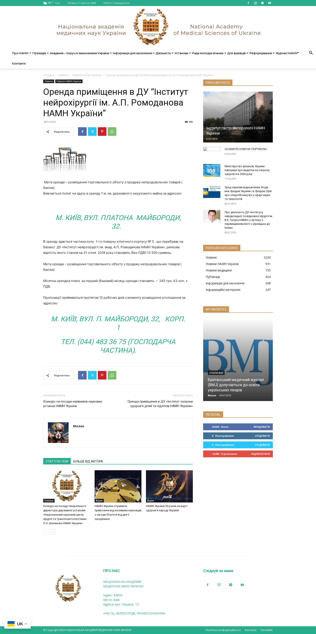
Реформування (261, 53)
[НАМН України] (158, 27)
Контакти (19, 63)
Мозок (78, 426)
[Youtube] (269, 3)
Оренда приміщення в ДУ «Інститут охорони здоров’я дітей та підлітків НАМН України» (160, 404)
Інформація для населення (132, 53)
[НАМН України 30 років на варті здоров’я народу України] (169, 486)
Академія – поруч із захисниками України (79, 53)
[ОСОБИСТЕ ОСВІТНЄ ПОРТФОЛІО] (211, 153)
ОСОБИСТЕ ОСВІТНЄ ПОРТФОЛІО (246, 149)
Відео (99, 500)
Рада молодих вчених (208, 53)
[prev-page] (46, 531)
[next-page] (52, 531)
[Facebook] (248, 3)
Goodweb (267, 630)
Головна (48, 75)
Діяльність (163, 53)
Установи (181, 53)
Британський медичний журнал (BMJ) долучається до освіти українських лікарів (236, 384)
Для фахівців (236, 53)
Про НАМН (20, 53)
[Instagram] (255, 3)
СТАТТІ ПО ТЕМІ (57, 461)
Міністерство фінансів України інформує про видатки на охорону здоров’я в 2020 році (247, 170)
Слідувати (262, 435)
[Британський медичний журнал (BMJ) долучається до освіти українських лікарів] (238, 359)
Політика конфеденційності (223, 630)
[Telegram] (262, 3)
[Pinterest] (102, 131)
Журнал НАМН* (287, 53)
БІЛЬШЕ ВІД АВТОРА (88, 461)
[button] (311, 53)
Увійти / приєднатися (116, 3)
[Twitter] (92, 131)
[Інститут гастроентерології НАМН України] (238, 117)
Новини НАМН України (86, 75)
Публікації (216, 372)
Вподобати (262, 426)
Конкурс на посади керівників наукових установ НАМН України (72, 404)
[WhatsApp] (112, 131)
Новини (63, 75)
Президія (39, 53)
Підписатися (260, 453)
